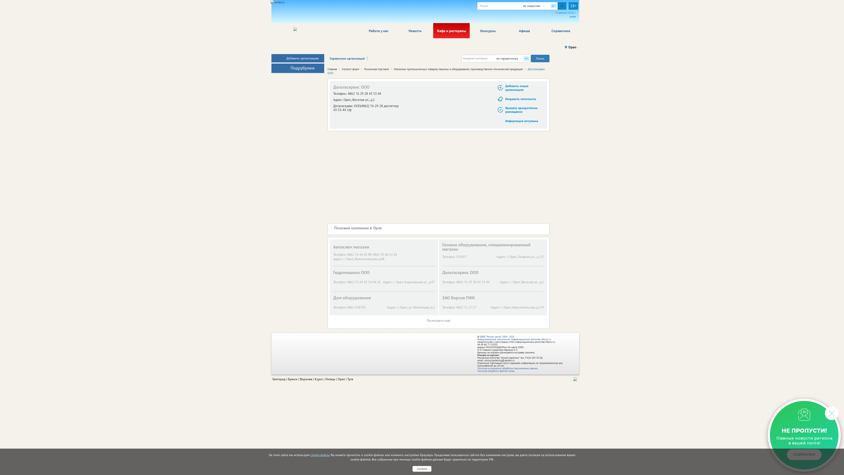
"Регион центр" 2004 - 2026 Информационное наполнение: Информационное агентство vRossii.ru (514, 338)
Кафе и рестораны (451, 31)
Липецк (330, 379)
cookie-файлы (320, 455)
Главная (332, 69)
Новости (415, 31)
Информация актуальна (521, 121)
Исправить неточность (520, 99)
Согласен (422, 468)
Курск (319, 379)
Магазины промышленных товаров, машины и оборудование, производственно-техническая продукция (458, 69)
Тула (350, 379)
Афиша (524, 31)
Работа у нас (378, 31)
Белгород (279, 379)
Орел (341, 379)
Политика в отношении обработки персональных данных (507, 368)
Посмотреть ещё (438, 320)
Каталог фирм (350, 69)
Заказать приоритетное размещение (521, 110)
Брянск (293, 379)
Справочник (560, 31)
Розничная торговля (376, 69)
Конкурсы (488, 31)
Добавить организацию (302, 58)
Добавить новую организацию (516, 88)
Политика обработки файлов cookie (496, 371)
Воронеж (306, 379)
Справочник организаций (347, 58)
